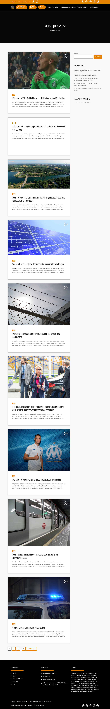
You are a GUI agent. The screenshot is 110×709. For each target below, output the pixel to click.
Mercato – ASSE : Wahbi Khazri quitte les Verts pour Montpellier (38, 98)
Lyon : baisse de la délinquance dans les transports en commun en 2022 (35, 556)
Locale (14, 194)
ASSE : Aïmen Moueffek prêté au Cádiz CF (85, 75)
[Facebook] (83, 705)
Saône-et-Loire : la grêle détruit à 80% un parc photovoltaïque (38, 264)
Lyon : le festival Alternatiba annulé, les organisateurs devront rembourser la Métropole (38, 199)
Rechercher (76, 53)
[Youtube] (97, 705)
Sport (13, 94)
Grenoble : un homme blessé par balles (28, 628)
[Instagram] (87, 705)
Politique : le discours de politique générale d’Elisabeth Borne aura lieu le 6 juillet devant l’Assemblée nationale (38, 408)
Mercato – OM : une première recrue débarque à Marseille (36, 480)
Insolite (14, 123)
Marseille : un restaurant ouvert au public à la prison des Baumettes (36, 335)
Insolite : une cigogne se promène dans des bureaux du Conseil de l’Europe (38, 128)
